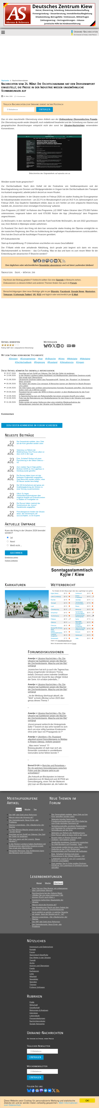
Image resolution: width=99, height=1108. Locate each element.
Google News (77, 291)
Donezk (77, 632)
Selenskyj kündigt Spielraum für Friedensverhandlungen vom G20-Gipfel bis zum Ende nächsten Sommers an (69, 821)
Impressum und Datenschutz (41, 947)
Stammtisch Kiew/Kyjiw (39, 955)
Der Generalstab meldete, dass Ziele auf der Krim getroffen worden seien (30, 442)
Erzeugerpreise (28, 359)
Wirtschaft (34, 1005)
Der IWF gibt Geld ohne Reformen (23, 815)
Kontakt (33, 949)
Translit (32, 960)
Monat (18, 809)
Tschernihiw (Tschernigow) (79, 612)
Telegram (52, 261)
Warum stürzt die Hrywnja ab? (21, 817)
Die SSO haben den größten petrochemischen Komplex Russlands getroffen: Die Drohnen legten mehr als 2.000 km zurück (56, 389)
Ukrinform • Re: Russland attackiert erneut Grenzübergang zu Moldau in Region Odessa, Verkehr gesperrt (47, 739)
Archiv (32, 963)
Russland (53, 362)
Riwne (77, 606)
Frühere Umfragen (11, 561)
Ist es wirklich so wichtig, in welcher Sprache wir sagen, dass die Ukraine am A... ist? (50, 913)
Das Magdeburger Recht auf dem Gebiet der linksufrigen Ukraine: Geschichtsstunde (50, 908)
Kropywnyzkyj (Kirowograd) (79, 615)
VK (56, 261)
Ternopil (53, 603)
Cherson (53, 625)
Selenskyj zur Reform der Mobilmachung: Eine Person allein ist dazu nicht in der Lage (30, 452)
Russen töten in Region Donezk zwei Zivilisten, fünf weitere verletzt (66, 839)
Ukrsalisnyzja (67, 362)
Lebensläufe (35, 1016)
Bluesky (35, 261)
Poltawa (53, 619)
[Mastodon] (41, 1090)
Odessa (53, 622)
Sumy (77, 619)
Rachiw (53, 600)
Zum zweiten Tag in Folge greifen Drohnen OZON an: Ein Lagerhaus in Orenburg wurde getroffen (30, 469)
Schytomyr (54, 612)
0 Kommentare (21, 96)
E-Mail (75, 294)
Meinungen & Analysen (39, 1010)
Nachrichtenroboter (37, 1021)
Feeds (32, 968)
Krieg (62, 359)
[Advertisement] (49, 55)
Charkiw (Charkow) (78, 625)
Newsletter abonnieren (50, 265)
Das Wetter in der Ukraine (40, 958)
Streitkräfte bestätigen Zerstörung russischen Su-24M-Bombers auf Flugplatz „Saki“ (69, 843)
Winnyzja (78, 609)
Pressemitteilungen (37, 1018)
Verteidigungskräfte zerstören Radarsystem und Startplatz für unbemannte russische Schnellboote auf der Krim (69, 828)
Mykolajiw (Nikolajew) (78, 622)
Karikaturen (34, 971)
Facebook (39, 261)
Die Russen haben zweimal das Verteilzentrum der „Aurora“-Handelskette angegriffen (28, 505)
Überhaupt (58, 883)
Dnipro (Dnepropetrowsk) (56, 631)
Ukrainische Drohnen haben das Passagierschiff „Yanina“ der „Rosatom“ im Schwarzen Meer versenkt (54, 380)
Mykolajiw (72, 359)
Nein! (12, 541)
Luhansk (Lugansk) (54, 635)
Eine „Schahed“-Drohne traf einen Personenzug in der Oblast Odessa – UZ (30, 460)
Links (32, 974)
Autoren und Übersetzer (39, 966)
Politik (32, 1002)
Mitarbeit (33, 976)
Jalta (76, 638)
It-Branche (51, 359)
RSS (64, 261)
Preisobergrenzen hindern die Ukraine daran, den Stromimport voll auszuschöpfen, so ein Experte (30, 514)
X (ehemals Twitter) (22, 294)
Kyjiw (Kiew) (54, 593)
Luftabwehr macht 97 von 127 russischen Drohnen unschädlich (68, 860)
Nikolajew (85, 359)
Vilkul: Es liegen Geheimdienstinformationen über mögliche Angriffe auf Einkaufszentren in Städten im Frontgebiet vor (31, 496)
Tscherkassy (55, 616)
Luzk (52, 606)
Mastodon (47, 261)
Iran (41, 359)
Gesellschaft (35, 1008)
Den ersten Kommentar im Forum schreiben (31, 425)
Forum (73, 283)
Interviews (34, 1013)
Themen (33, 985)
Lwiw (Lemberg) (56, 596)
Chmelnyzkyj (55, 609)
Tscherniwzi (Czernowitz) (79, 603)
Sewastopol (54, 638)
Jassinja (78, 600)
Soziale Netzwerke (37, 1024)
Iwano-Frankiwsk (78, 596)
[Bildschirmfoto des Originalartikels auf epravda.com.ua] (49, 153)
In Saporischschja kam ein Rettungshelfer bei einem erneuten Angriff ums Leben (52, 396)
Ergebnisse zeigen (11, 557)
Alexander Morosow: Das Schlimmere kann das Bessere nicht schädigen (26, 852)
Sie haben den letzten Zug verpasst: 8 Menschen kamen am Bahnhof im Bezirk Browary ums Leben (55, 385)
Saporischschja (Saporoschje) (80, 628)
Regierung (40, 362)
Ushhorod (78, 593)
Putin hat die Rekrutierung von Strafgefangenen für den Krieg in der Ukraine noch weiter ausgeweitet (55, 399)
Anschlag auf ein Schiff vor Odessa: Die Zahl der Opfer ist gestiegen (47, 373)
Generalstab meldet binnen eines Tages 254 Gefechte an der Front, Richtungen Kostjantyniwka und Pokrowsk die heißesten (69, 849)
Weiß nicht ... (16, 545)
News (43, 261)
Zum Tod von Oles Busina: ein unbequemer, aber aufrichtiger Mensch (50, 889)
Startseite (5, 80)
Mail (73, 346)
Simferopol (78, 635)
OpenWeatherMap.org (65, 640)
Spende (60, 280)
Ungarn (80, 362)
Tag (35, 809)
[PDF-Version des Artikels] (69, 346)
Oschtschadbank (23, 362)
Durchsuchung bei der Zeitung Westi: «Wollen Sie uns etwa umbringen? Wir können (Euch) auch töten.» (47, 895)
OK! (87, 1100)
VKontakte (58, 346)
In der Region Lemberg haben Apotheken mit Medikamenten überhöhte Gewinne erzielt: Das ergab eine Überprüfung (55, 376)
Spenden (33, 982)
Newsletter (34, 979)
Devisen (14, 359)
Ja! (11, 538)
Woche (27, 809)
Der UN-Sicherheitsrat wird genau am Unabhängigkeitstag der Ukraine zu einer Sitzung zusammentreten (30, 487)
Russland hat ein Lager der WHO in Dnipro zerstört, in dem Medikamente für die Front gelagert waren (54, 393)
